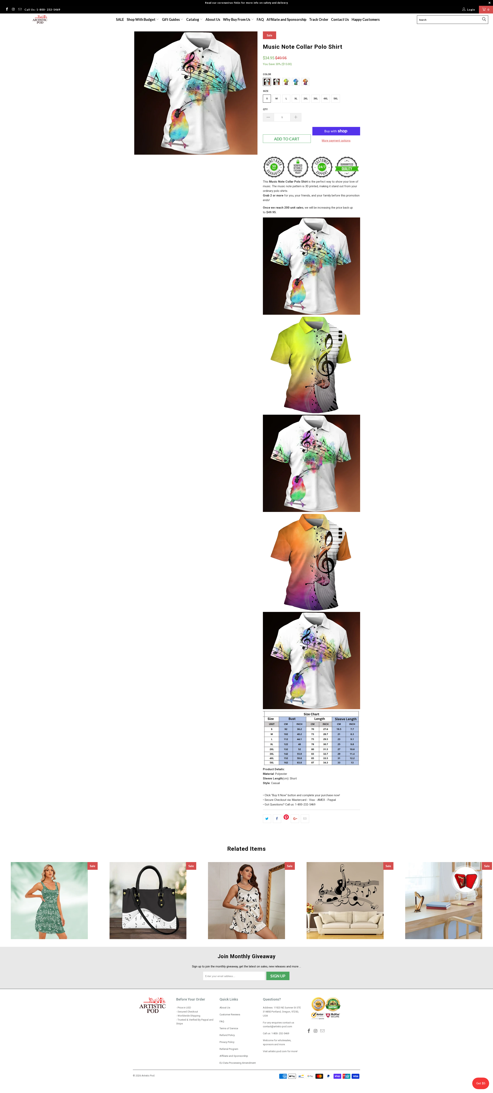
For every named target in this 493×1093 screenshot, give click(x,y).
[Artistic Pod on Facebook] (7, 9)
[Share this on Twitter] (267, 819)
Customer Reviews (230, 1014)
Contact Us (340, 19)
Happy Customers (366, 19)
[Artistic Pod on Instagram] (13, 9)
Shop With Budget (141, 19)
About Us (212, 19)
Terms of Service (229, 1028)
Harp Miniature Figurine (443, 900)
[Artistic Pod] (39, 19)
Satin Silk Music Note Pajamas (246, 900)
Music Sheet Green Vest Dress (49, 900)
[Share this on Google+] (295, 819)
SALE (120, 19)
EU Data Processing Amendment (238, 1062)
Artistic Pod (148, 1075)
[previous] (140, 94)
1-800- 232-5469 (280, 1033)
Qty (265, 109)
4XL (326, 98)
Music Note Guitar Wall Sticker (345, 900)
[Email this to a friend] (305, 819)
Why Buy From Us (237, 19)
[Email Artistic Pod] (20, 9)
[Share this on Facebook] (277, 819)
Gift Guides (171, 19)
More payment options (336, 140)
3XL (316, 98)
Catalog (192, 19)
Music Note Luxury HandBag (148, 900)
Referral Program (229, 1049)
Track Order (318, 19)
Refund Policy (227, 1035)
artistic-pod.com (277, 1051)
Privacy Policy (227, 1042)
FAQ (260, 19)
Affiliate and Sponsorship (286, 19)
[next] (252, 94)
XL (295, 98)
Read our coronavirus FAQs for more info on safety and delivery (246, 3)
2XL (306, 98)
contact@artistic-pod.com (277, 1026)
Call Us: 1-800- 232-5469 (42, 9)
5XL (336, 98)
